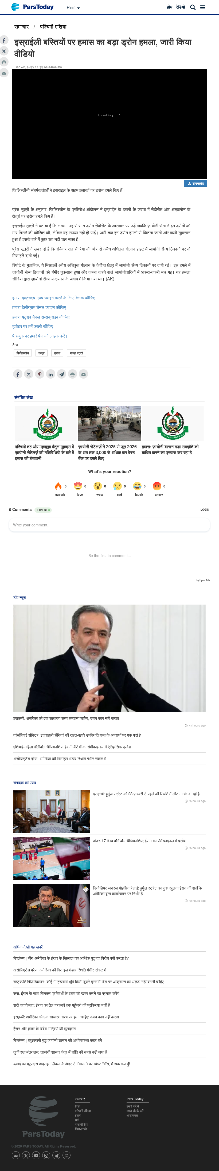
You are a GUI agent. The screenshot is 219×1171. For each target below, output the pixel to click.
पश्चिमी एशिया (53, 26)
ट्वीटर (17, 326)
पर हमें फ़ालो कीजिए (38, 326)
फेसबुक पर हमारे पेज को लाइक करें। (40, 336)
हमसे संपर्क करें (135, 1111)
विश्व (77, 1106)
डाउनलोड (198, 183)
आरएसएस (132, 1115)
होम (169, 7)
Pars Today (35, 7)
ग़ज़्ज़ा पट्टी (76, 353)
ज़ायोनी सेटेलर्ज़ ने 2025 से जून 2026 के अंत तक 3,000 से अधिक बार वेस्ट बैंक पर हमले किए (107, 453)
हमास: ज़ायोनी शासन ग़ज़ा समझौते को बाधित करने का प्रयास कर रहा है (170, 449)
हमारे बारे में (133, 1106)
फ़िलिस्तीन (23, 353)
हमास (57, 353)
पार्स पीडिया (81, 1124)
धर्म (77, 1120)
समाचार (21, 26)
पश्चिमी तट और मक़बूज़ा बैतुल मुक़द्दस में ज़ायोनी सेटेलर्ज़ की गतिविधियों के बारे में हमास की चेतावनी (44, 453)
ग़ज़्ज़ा (41, 353)
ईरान (78, 1115)
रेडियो (180, 7)
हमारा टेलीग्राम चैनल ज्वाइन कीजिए (39, 307)
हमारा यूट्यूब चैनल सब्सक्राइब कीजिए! (41, 317)
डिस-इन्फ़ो (81, 1129)
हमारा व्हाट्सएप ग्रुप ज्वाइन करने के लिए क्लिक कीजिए (53, 298)
